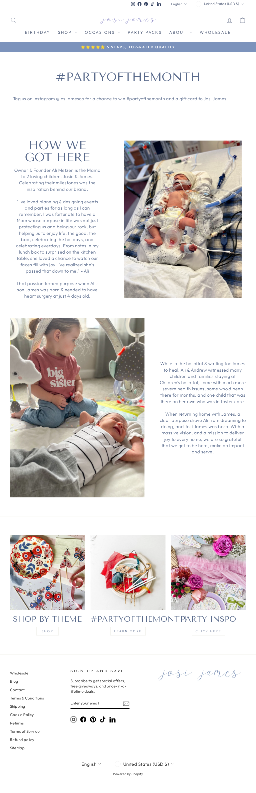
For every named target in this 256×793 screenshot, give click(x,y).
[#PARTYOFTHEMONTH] (128, 572)
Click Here (208, 631)
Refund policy (22, 739)
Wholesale (215, 32)
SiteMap (17, 747)
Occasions (100, 32)
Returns (17, 723)
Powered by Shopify (128, 774)
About (178, 32)
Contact (17, 689)
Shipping (17, 706)
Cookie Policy (22, 714)
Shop (66, 32)
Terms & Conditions (27, 698)
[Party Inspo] (208, 572)
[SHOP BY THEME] (47, 572)
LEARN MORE (128, 631)
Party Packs (145, 32)
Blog (14, 681)
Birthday (37, 32)
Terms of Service (25, 731)
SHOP (47, 631)
